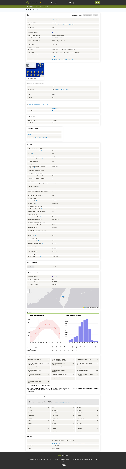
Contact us (37, 459)
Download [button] (31, 266)
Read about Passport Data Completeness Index (66, 402)
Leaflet (85, 307)
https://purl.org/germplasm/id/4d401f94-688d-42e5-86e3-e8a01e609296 (69, 443)
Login (97, 2)
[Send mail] (27, 104)
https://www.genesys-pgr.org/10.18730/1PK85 (63, 59)
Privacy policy (96, 459)
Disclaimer (43, 459)
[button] (63, 296)
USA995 (53, 56)
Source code (57, 459)
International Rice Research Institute (60, 24)
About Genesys (30, 459)
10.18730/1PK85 (56, 19)
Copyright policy (88, 459)
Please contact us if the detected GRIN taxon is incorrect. (38, 104)
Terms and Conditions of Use (76, 459)
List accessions (30, 391)
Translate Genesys (65, 459)
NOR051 (53, 55)
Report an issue (50, 459)
